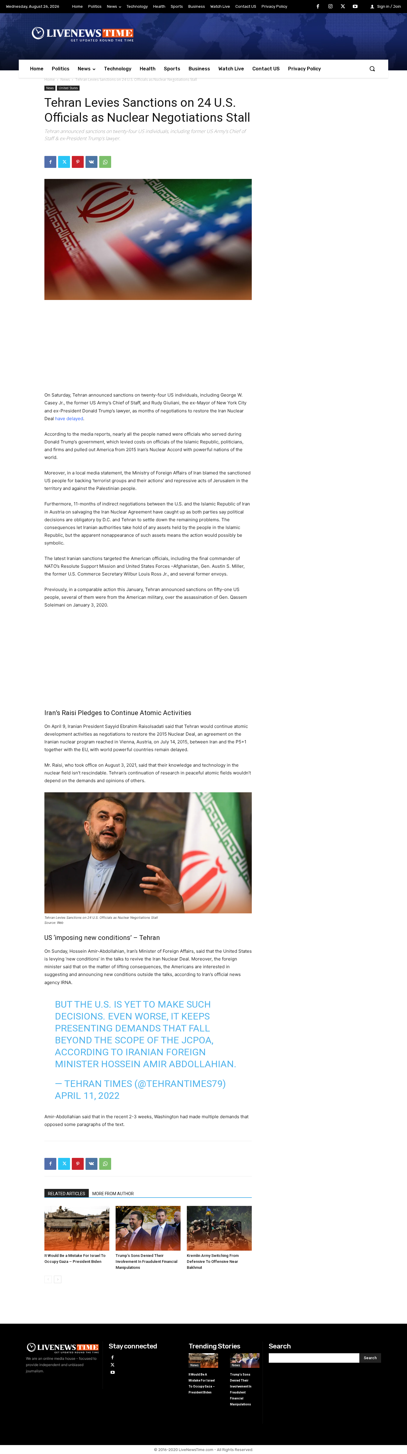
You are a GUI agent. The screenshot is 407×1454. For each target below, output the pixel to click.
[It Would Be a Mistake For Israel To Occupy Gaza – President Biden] (76, 1228)
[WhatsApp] (105, 162)
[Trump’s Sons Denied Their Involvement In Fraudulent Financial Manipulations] (148, 1228)
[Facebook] (318, 7)
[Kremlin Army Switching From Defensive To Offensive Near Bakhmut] (219, 1228)
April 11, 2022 (87, 1095)
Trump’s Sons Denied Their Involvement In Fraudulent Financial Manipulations (146, 1261)
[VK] (91, 162)
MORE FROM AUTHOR (113, 1193)
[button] (372, 69)
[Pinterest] (78, 162)
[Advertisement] (148, 349)
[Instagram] (330, 7)
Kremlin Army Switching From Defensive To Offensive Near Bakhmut (213, 1261)
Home (49, 79)
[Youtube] (355, 7)
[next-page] (57, 1279)
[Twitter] (343, 7)
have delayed (69, 418)
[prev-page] (48, 1279)
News (65, 79)
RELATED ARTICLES (66, 1193)
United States (68, 88)
